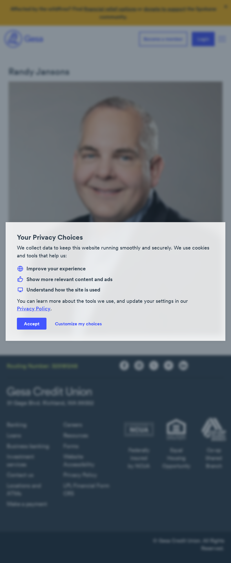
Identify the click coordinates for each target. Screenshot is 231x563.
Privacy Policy (33, 308)
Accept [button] (31, 323)
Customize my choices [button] (78, 323)
